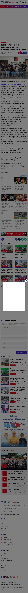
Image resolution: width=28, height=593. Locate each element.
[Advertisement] (14, 296)
